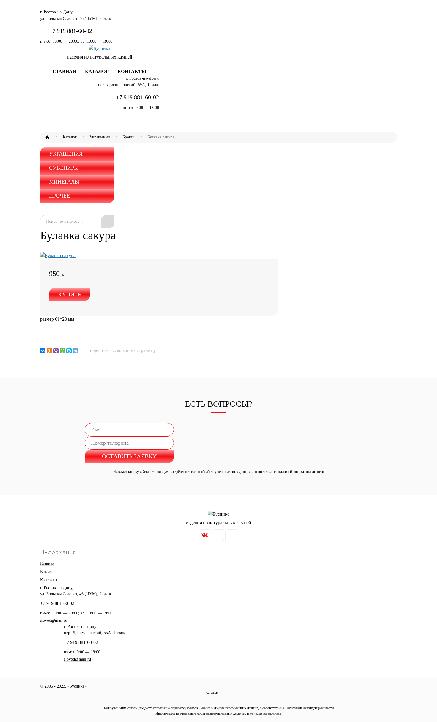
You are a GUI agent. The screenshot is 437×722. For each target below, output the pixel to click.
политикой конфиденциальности (300, 472)
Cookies (204, 708)
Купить (69, 294)
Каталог (97, 71)
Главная (64, 71)
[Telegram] (75, 350)
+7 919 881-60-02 (70, 31)
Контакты (131, 71)
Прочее (59, 196)
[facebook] (218, 535)
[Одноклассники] (49, 350)
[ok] (231, 535)
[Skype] (69, 350)
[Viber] (56, 350)
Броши (128, 137)
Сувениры (64, 168)
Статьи (212, 692)
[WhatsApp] (62, 350)
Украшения (99, 137)
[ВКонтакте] (42, 350)
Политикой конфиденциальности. (309, 708)
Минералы (64, 182)
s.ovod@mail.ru (77, 659)
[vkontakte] (204, 535)
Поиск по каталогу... (64, 221)
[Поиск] (107, 221)
